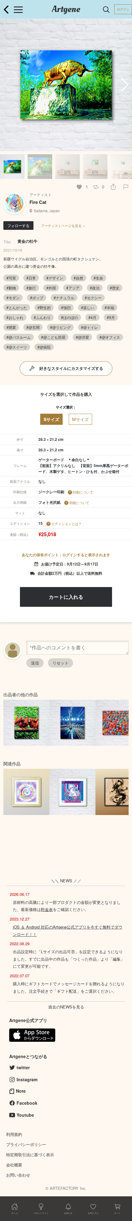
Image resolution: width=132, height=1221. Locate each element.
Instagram (27, 1079)
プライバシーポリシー (26, 1144)
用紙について (79, 502)
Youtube (25, 1115)
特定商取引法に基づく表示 (30, 1154)
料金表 (47, 909)
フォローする (18, 225)
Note (21, 1091)
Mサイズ (80, 419)
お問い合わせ (18, 1175)
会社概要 (14, 1165)
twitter (23, 1067)
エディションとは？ (66, 523)
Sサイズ (51, 419)
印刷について (83, 492)
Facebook (27, 1103)
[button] (125, 85)
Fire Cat (37, 202)
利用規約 (14, 1134)
